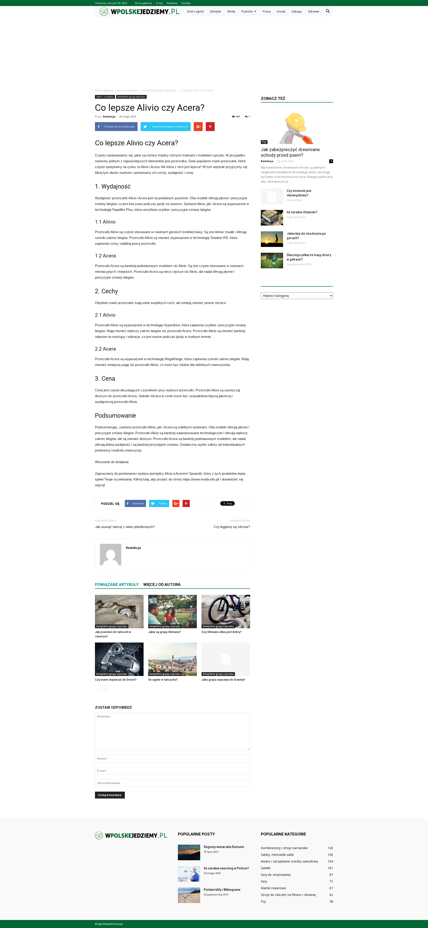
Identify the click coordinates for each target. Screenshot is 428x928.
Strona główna (143, 3)
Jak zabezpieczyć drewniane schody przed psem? (290, 152)
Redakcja (109, 116)
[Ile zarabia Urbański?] (272, 218)
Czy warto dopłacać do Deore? (115, 679)
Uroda (281, 11)
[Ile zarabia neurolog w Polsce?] (189, 874)
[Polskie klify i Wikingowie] (189, 895)
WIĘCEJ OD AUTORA (162, 584)
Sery (264, 881)
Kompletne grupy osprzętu (131, 96)
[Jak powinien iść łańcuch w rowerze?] (119, 611)
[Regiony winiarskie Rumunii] (189, 852)
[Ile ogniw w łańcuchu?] (172, 659)
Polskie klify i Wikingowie (222, 889)
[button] (327, 11)
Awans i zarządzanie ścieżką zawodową (289, 861)
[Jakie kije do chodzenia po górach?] (272, 239)
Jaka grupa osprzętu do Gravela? (223, 679)
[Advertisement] (214, 50)
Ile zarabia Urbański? (302, 212)
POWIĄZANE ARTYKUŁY (117, 584)
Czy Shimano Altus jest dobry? (221, 632)
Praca (267, 11)
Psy (264, 142)
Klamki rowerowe (273, 888)
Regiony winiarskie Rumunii (224, 847)
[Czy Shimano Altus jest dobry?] (226, 611)
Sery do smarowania (275, 875)
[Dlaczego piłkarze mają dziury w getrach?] (272, 260)
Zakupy (297, 11)
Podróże (247, 11)
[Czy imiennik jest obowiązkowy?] (272, 196)
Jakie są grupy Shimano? (164, 632)
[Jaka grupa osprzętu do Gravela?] (226, 659)
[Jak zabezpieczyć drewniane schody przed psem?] (297, 126)
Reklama (172, 3)
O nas (159, 3)
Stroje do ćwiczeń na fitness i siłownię (288, 895)
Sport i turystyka (105, 96)
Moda (231, 11)
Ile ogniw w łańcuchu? (162, 679)
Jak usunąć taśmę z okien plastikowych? (125, 527)
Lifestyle (215, 11)
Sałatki (265, 868)
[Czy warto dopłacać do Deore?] (119, 659)
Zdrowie (313, 11)
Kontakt (186, 3)
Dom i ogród (195, 11)
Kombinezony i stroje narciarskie (284, 848)
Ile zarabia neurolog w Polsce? (226, 868)
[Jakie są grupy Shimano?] (172, 611)
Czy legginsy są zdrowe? (232, 527)
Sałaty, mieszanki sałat (277, 854)
